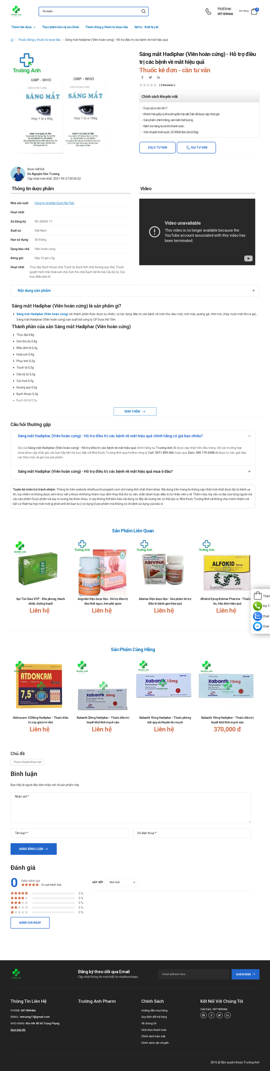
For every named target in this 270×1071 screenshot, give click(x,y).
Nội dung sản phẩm (34, 290)
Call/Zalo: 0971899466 (213, 1009)
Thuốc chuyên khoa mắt (27, 762)
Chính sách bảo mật (153, 1036)
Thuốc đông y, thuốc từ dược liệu (106, 27)
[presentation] (252, 580)
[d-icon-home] (12, 39)
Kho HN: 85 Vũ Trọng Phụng (42, 1023)
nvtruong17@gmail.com (35, 1016)
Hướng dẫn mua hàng (154, 1010)
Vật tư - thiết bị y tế (146, 27)
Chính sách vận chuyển (155, 1042)
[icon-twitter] (150, 78)
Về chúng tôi (149, 1023)
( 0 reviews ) (167, 85)
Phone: (15, 1010)
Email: (15, 1016)
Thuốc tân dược (21, 27)
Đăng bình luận (31, 849)
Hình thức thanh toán (153, 1029)
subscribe (243, 974)
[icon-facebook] (142, 78)
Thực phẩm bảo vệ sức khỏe (60, 27)
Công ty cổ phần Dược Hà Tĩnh (54, 203)
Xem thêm (132, 411)
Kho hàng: (18, 1023)
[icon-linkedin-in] (158, 78)
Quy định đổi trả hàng (154, 1016)
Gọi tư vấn (198, 147)
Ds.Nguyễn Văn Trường (43, 174)
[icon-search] (144, 11)
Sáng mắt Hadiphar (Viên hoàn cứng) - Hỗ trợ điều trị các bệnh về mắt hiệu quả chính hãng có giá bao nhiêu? (110, 436)
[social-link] (203, 1015)
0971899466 (225, 13)
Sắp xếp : (98, 882)
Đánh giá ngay (30, 922)
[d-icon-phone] (209, 11)
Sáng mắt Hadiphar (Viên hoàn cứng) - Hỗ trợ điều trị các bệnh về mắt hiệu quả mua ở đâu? (95, 471)
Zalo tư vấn (157, 147)
